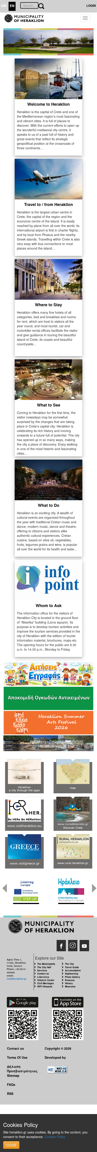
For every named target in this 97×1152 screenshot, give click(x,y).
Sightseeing (71, 973)
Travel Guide (72, 967)
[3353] (48, 742)
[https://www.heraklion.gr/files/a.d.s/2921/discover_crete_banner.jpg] (73, 814)
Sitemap (13, 1075)
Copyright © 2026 (58, 1048)
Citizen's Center (45, 980)
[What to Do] (48, 479)
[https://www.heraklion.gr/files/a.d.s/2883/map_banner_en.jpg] (73, 776)
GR (3, 5)
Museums (70, 986)
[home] (26, 20)
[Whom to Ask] (48, 579)
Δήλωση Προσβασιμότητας (22, 1068)
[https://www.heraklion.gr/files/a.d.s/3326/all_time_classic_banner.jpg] (24, 851)
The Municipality (46, 963)
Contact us (43, 973)
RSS (10, 1093)
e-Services (43, 977)
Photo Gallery (72, 977)
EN (12, 5)
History (69, 983)
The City (69, 963)
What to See (48, 405)
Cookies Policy (54, 1136)
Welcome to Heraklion (48, 104)
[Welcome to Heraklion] (48, 78)
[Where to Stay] (48, 279)
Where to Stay (48, 305)
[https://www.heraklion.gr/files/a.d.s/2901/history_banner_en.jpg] (24, 776)
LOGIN (91, 5)
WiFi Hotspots (44, 986)
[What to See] (48, 379)
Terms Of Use (17, 1057)
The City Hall (44, 967)
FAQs (11, 1084)
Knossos (70, 980)
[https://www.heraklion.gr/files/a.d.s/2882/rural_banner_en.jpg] (73, 851)
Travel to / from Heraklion (48, 204)
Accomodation (73, 970)
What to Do (48, 505)
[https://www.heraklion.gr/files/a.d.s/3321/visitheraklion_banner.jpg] (24, 814)
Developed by (55, 1057)
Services (42, 970)
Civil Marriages (45, 983)
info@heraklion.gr (16, 978)
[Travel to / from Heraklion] (48, 178)
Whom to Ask (49, 605)
